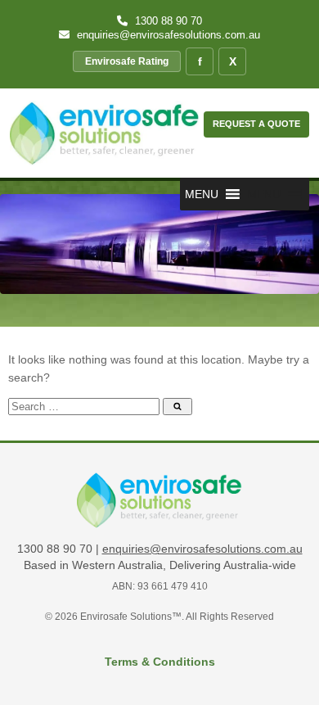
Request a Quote (256, 124)
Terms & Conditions (160, 661)
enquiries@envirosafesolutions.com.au (167, 35)
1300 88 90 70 (167, 21)
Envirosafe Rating (126, 61)
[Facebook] (199, 61)
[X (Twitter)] (232, 61)
